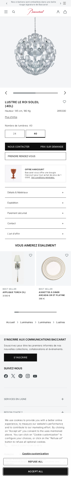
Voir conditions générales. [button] (43, 177)
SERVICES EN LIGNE (15, 399)
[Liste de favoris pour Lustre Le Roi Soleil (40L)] (64, 104)
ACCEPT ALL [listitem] (35, 471)
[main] (35, 171)
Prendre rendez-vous (21, 156)
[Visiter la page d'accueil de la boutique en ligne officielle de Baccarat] (35, 11)
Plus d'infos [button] (11, 117)
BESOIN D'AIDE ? (13, 412)
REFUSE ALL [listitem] (35, 461)
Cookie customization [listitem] (35, 453)
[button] (7, 3)
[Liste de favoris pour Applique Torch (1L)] (30, 255)
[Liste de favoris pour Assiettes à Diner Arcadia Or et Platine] (66, 255)
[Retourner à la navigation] (6, 12)
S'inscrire (20, 357)
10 (54, 312)
